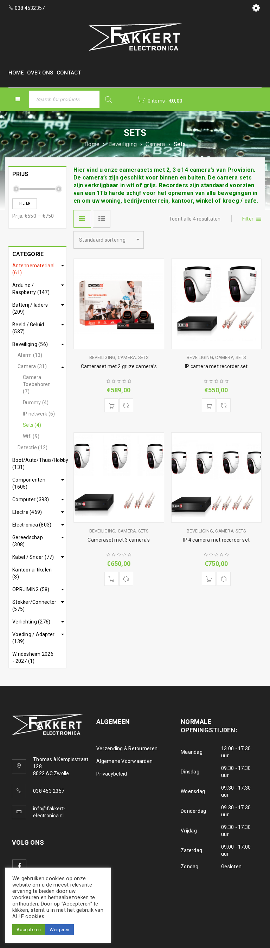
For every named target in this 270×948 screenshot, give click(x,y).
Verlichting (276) (31, 622)
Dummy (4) (36, 402)
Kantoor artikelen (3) (32, 573)
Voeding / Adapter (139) (33, 638)
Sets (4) (32, 425)
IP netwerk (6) (39, 414)
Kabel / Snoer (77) (33, 557)
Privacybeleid (111, 774)
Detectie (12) (32, 447)
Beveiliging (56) (30, 344)
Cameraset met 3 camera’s (119, 540)
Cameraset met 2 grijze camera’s (119, 366)
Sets (143, 357)
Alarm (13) (30, 355)
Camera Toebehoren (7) (37, 384)
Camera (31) (32, 366)
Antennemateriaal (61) (33, 269)
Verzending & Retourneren (127, 748)
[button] (111, 405)
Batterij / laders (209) (30, 308)
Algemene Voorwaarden (124, 761)
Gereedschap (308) (27, 541)
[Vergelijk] (126, 405)
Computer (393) (30, 499)
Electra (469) (27, 512)
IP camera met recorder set (216, 366)
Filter (24, 203)
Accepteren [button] (29, 929)
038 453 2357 (48, 791)
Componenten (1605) (28, 483)
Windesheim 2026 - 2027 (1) (32, 657)
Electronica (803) (31, 525)
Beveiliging (122, 144)
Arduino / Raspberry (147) (31, 288)
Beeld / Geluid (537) (28, 328)
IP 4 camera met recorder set (216, 540)
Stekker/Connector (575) (34, 605)
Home (91, 144)
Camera (155, 144)
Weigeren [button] (60, 929)
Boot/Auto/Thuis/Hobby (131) (37, 463)
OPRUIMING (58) (31, 589)
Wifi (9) (31, 436)
